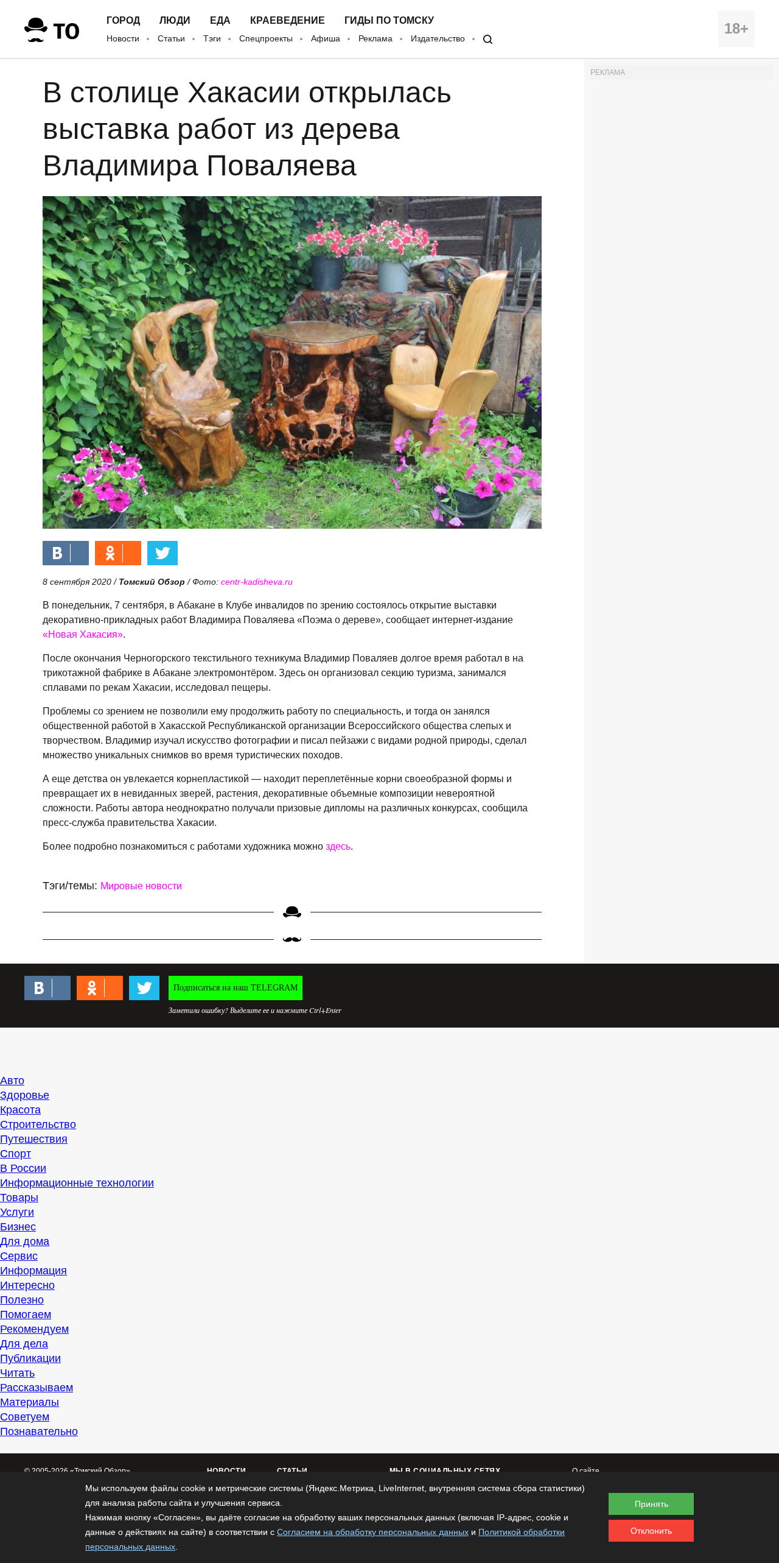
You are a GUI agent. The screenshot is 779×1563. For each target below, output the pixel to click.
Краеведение (287, 21)
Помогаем (25, 1314)
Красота (20, 1110)
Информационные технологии (77, 1183)
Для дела (24, 1344)
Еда (220, 21)
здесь (338, 846)
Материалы (29, 1402)
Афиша (325, 38)
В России (23, 1168)
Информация (33, 1271)
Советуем (24, 1417)
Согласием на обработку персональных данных (373, 1532)
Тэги (212, 38)
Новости (123, 38)
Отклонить (651, 1531)
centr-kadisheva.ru (257, 582)
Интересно (27, 1285)
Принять (651, 1504)
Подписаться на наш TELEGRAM (235, 987)
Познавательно (39, 1431)
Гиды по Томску (389, 21)
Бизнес (18, 1227)
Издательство (438, 38)
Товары (19, 1197)
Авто (12, 1080)
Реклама (375, 38)
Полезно (22, 1300)
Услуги (17, 1212)
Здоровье (24, 1095)
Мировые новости (141, 886)
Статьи (171, 38)
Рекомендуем (34, 1329)
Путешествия (34, 1139)
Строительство (38, 1124)
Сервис (19, 1256)
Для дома (24, 1241)
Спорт (15, 1154)
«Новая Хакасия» (83, 634)
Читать (17, 1373)
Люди (174, 21)
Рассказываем (36, 1387)
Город (123, 21)
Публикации (30, 1358)
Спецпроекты (266, 38)
